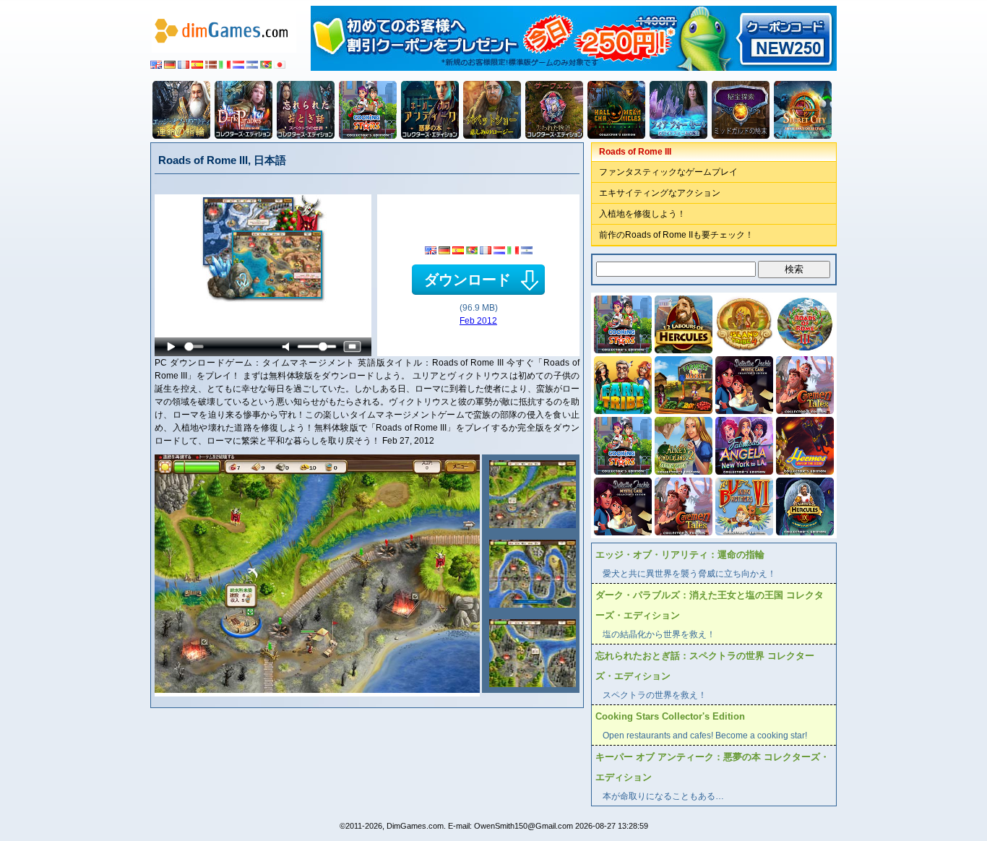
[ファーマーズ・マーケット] (682, 383)
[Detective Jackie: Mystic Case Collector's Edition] (742, 383)
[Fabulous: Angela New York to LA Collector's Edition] (742, 444)
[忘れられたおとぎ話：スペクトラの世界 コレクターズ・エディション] (306, 110)
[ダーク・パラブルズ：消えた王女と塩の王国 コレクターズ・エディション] (243, 110)
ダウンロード (467, 280)
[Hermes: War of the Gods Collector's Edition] (803, 444)
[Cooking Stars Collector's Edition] (368, 110)
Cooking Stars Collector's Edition (670, 716)
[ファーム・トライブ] (621, 383)
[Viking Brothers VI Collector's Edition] (742, 505)
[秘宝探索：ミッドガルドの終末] (741, 110)
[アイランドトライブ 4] (742, 323)
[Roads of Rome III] (530, 494)
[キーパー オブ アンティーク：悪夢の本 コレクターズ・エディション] (430, 110)
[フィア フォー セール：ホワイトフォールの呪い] (678, 110)
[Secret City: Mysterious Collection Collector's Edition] (803, 110)
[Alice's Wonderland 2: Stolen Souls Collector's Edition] (682, 444)
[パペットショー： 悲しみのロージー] (492, 110)
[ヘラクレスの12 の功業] (682, 323)
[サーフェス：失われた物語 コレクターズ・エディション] (554, 110)
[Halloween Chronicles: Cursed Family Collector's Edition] (616, 110)
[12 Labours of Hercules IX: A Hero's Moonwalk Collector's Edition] (803, 505)
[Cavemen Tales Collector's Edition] (803, 383)
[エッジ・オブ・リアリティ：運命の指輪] (181, 110)
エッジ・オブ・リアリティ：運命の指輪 (679, 554)
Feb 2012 (478, 321)
